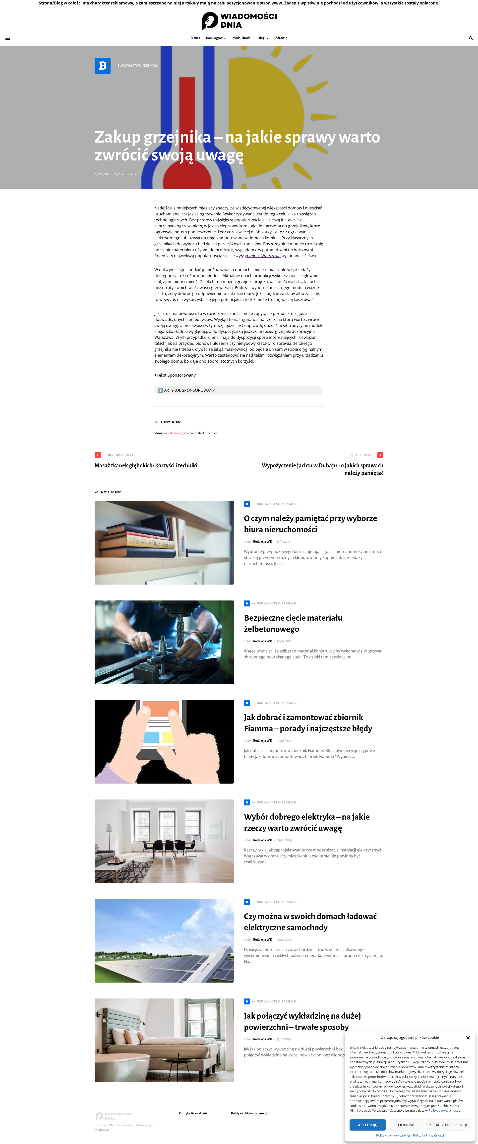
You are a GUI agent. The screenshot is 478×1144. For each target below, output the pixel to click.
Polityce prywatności (443, 1110)
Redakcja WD (262, 542)
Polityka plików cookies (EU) (251, 1113)
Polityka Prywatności (428, 1135)
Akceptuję (367, 1124)
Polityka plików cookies (393, 1135)
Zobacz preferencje (448, 1124)
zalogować (175, 433)
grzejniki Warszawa (263, 255)
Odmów (406, 1124)
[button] (468, 1037)
